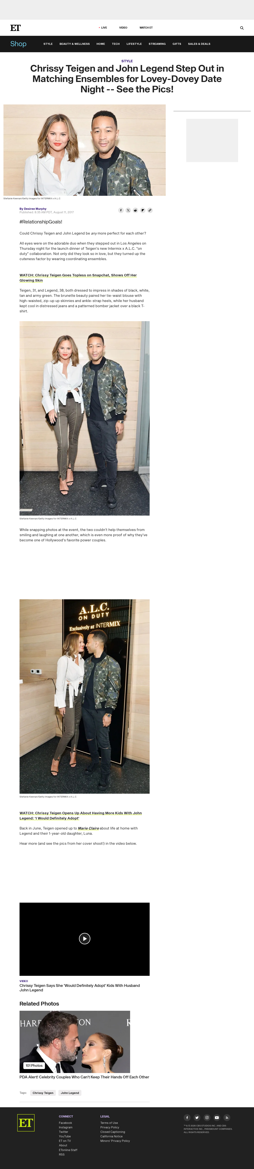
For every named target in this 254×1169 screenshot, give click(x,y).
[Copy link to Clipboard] (150, 210)
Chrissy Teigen (43, 1093)
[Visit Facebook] (187, 1118)
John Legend (70, 1093)
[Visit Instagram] (207, 1118)
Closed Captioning (112, 1132)
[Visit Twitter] (197, 1118)
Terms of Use (109, 1123)
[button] (84, 938)
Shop (18, 44)
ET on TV (65, 1141)
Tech (116, 44)
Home (101, 44)
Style (48, 44)
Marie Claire (88, 828)
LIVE (104, 28)
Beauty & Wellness (75, 44)
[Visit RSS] (226, 1118)
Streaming (157, 44)
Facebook (65, 1123)
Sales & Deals (199, 44)
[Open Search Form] (242, 28)
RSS (62, 1155)
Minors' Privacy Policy (115, 1141)
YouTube (65, 1136)
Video (123, 28)
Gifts (177, 44)
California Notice (111, 1136)
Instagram (65, 1127)
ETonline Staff (68, 1150)
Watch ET (146, 28)
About (63, 1145)
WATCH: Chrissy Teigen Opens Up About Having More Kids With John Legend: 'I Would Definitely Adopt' (81, 816)
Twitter (63, 1132)
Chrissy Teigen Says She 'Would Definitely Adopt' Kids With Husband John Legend (80, 987)
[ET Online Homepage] (15, 28)
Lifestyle (134, 44)
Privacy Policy (109, 1127)
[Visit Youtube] (216, 1117)
